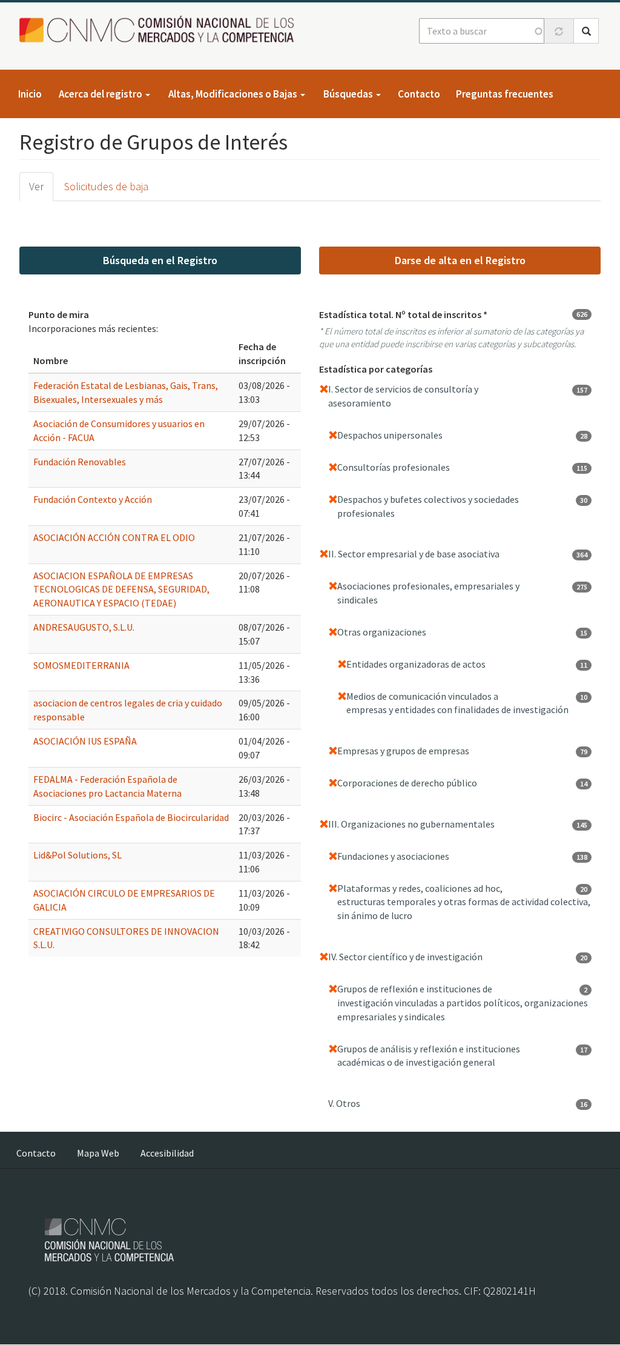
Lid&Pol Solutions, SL (77, 855)
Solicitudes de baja (106, 186)
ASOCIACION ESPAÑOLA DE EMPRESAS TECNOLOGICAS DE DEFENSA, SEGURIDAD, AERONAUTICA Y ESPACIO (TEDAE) (121, 589)
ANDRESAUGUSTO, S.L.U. (83, 627)
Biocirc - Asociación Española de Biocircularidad (131, 817)
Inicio (30, 94)
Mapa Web (98, 1153)
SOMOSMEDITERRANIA (81, 665)
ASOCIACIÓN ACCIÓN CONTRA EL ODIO (114, 537)
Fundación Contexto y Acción (92, 499)
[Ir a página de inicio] (160, 30)
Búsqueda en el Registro (160, 260)
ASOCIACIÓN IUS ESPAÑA (85, 741)
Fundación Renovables (79, 462)
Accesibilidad (167, 1153)
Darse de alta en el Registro (460, 260)
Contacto (419, 94)
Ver (36, 186)
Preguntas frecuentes (504, 94)
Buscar (586, 31)
